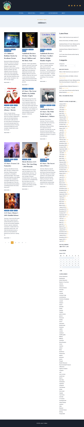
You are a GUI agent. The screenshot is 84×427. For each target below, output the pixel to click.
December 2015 (63, 237)
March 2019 (62, 182)
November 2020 (63, 145)
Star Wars (61, 379)
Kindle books (62, 325)
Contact (42, 13)
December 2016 (63, 231)
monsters (61, 340)
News (60, 349)
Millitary (61, 338)
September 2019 (63, 171)
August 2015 (62, 239)
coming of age (62, 295)
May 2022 (61, 111)
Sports (60, 378)
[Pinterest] (72, 5)
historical (61, 317)
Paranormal (62, 353)
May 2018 (61, 201)
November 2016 (63, 233)
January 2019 (62, 186)
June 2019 (61, 177)
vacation (61, 404)
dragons (61, 302)
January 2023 (62, 104)
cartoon (61, 284)
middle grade (62, 334)
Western (61, 408)
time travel (61, 391)
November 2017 (63, 211)
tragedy (61, 393)
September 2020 (63, 149)
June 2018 (61, 199)
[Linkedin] (74, 5)
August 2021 (62, 128)
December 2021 (63, 120)
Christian (61, 289)
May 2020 (61, 156)
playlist (61, 355)
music (60, 344)
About (63, 13)
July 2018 (61, 198)
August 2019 (62, 173)
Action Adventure (63, 276)
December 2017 (63, 209)
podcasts (61, 357)
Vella (60, 406)
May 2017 (61, 222)
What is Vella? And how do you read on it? (69, 37)
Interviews (61, 323)
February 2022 (62, 117)
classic (61, 291)
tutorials (61, 396)
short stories (62, 374)
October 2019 (62, 169)
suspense (61, 385)
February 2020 (62, 162)
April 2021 (61, 135)
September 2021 (63, 126)
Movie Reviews (62, 342)
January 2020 (62, 164)
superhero (61, 383)
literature (61, 327)
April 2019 (61, 181)
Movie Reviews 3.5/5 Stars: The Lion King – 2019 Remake (29, 164)
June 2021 (61, 132)
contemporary (62, 297)
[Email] (80, 5)
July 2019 (61, 175)
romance (61, 370)
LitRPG (60, 329)
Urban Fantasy (62, 402)
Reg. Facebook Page (66, 95)
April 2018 (61, 203)
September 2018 (63, 194)
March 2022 (62, 115)
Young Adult (62, 413)
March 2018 (62, 205)
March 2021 (62, 137)
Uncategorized (62, 400)
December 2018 (63, 188)
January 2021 (62, 141)
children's (13, 49)
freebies (61, 312)
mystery (61, 346)
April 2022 (61, 113)
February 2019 (62, 184)
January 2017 (62, 229)
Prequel (61, 361)
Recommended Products (65, 364)
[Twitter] (77, 5)
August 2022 (62, 105)
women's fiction (63, 410)
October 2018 (62, 192)
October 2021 (62, 124)
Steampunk (62, 381)
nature (42, 106)
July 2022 (61, 107)
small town (61, 376)
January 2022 (62, 119)
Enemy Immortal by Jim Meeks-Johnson (68, 40)
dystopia (61, 306)
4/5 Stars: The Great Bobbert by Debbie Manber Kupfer (29, 93)
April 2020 (61, 158)
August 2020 (62, 151)
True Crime (61, 394)
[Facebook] (69, 5)
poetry (60, 359)
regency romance (63, 368)
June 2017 (61, 220)
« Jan (60, 270)
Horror (60, 321)
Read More (7, 82)
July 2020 (61, 152)
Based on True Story (64, 282)
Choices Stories (63, 287)
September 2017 (63, 214)
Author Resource (63, 280)
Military (61, 336)
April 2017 (61, 224)
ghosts (61, 316)
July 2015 (61, 241)
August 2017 (62, 216)
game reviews (62, 314)
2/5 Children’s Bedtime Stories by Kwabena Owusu (10, 56)
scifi (60, 372)
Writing (61, 411)
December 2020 (63, 143)
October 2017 (62, 213)
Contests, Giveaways (64, 299)
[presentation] (12, 40)
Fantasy (15, 105)
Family (11, 105)
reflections (61, 366)
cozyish (61, 301)
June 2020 (61, 154)
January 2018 (62, 207)
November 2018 (63, 190)
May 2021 (61, 134)
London (61, 331)
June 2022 (61, 109)
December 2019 (63, 166)
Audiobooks (7, 49)
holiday (61, 319)
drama (60, 304)
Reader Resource (63, 363)
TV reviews (61, 398)
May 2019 (61, 179)
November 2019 (63, 167)
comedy (61, 293)
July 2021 (61, 130)
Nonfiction (61, 351)
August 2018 (62, 196)
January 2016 (62, 235)
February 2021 (62, 139)
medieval (61, 332)
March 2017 (62, 226)
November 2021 (63, 122)
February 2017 (62, 228)
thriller (60, 389)
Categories (61, 63)
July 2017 (61, 218)
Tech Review (62, 387)
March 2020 (62, 160)
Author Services (53, 13)
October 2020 (62, 147)
